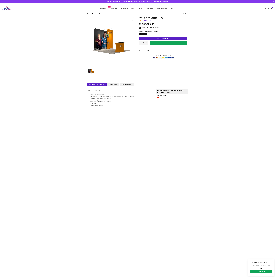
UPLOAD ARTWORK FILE (162, 38)
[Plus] (146, 42)
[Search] (266, 8)
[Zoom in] (133, 19)
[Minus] (140, 42)
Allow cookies (261, 271)
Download (162, 97)
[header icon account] (268, 8)
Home (88, 13)
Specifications (113, 84)
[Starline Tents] (6, 8)
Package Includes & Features (96, 84)
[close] (273, 1)
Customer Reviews (126, 84)
